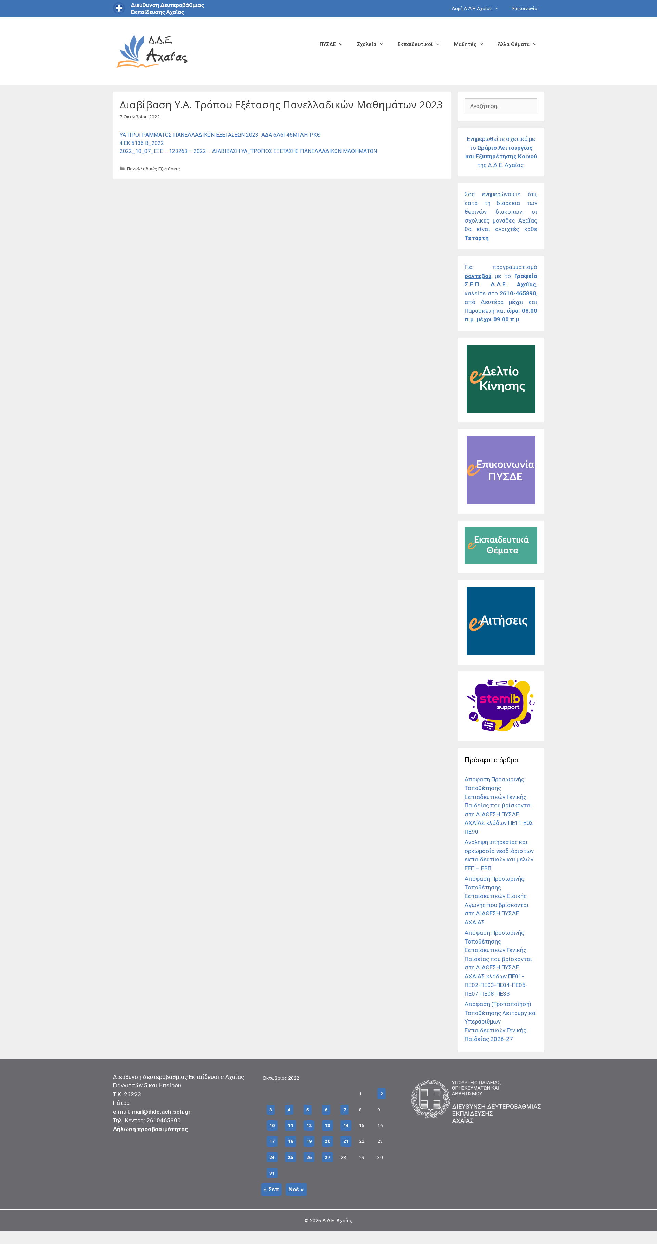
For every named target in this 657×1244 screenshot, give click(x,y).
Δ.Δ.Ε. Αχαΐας (337, 1221)
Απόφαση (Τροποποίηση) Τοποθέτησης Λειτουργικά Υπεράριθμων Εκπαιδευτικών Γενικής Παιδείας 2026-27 (500, 1021)
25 (290, 1157)
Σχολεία (366, 44)
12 (309, 1125)
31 (272, 1173)
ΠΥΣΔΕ (328, 44)
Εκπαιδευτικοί (415, 44)
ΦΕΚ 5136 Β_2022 (142, 143)
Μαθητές (465, 44)
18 (290, 1141)
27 (327, 1157)
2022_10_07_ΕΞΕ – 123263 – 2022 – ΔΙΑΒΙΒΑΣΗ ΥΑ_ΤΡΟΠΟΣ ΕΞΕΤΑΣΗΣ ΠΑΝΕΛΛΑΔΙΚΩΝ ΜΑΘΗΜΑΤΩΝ (248, 151)
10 (272, 1125)
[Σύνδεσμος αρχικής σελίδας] (152, 50)
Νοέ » (296, 1189)
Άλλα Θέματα (514, 44)
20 (327, 1141)
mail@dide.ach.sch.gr (161, 1111)
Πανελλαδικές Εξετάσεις (153, 168)
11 (290, 1125)
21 (346, 1141)
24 (272, 1157)
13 (327, 1125)
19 (309, 1141)
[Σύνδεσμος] (501, 410)
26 (309, 1157)
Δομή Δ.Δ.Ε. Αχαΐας (472, 8)
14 (346, 1125)
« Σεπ (271, 1189)
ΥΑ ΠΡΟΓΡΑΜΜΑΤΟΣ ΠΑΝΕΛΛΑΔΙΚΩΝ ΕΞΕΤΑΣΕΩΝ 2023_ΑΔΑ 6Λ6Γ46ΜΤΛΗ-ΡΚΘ (220, 135)
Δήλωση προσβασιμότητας (150, 1129)
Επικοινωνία (524, 8)
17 (272, 1141)
